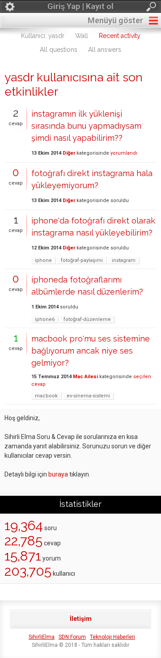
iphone (43, 260)
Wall (81, 35)
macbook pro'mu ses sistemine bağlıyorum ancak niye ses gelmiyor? (90, 350)
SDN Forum (72, 637)
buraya (58, 474)
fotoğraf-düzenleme (87, 319)
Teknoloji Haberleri (112, 637)
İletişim (81, 618)
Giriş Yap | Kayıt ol (80, 6)
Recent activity (119, 35)
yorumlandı (123, 153)
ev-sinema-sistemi (88, 396)
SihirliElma (42, 637)
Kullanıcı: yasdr (42, 35)
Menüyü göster (115, 20)
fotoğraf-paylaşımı (82, 260)
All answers (104, 49)
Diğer (69, 153)
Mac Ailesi (85, 377)
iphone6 (45, 319)
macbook (46, 396)
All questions (58, 49)
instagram (124, 260)
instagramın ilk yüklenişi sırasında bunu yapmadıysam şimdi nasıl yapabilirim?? (86, 126)
